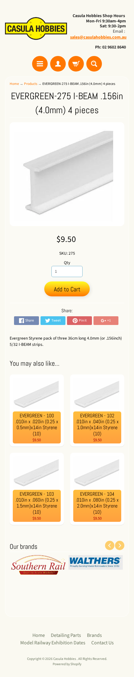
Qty (67, 263)
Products (30, 83)
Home (14, 83)
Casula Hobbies (65, 658)
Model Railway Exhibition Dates (52, 642)
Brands (94, 635)
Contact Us (102, 642)
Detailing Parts (66, 635)
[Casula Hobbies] (36, 29)
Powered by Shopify (67, 664)
